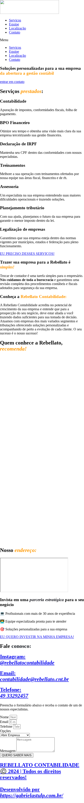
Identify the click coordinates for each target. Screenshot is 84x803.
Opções (5, 731)
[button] (42, 40)
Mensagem (8, 751)
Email (4, 722)
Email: (34, 676)
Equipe (14, 24)
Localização (17, 28)
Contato (14, 32)
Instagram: (27, 660)
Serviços (15, 20)
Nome (5, 717)
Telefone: (14, 693)
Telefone (6, 726)
